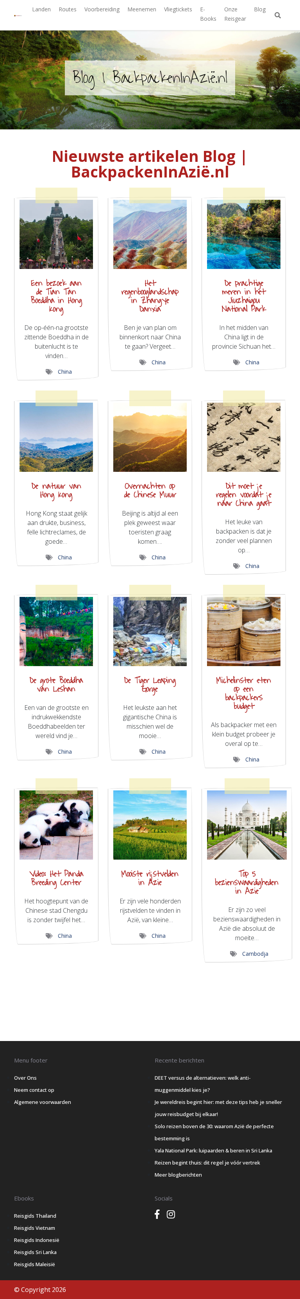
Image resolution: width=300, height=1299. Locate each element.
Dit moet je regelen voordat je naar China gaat (243, 495)
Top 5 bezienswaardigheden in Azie (247, 882)
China (65, 371)
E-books (208, 13)
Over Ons (25, 1077)
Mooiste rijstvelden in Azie (150, 878)
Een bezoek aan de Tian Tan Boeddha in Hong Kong (56, 296)
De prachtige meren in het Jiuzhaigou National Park (244, 296)
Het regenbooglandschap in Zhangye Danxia (150, 296)
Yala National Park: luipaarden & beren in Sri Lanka (213, 1150)
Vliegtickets (178, 9)
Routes (68, 9)
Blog (260, 9)
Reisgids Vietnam (34, 1227)
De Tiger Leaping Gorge (150, 684)
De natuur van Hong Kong (56, 490)
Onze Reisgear (235, 13)
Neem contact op (34, 1089)
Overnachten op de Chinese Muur (150, 490)
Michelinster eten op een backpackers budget (243, 693)
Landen (41, 9)
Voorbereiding (102, 9)
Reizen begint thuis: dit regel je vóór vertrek (207, 1162)
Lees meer (56, 231)
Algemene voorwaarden (42, 1101)
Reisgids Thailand (35, 1215)
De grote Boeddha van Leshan (56, 684)
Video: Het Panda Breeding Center (56, 878)
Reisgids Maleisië (34, 1264)
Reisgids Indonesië (36, 1239)
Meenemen (141, 9)
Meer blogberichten (178, 1174)
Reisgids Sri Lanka (35, 1252)
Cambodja (255, 953)
